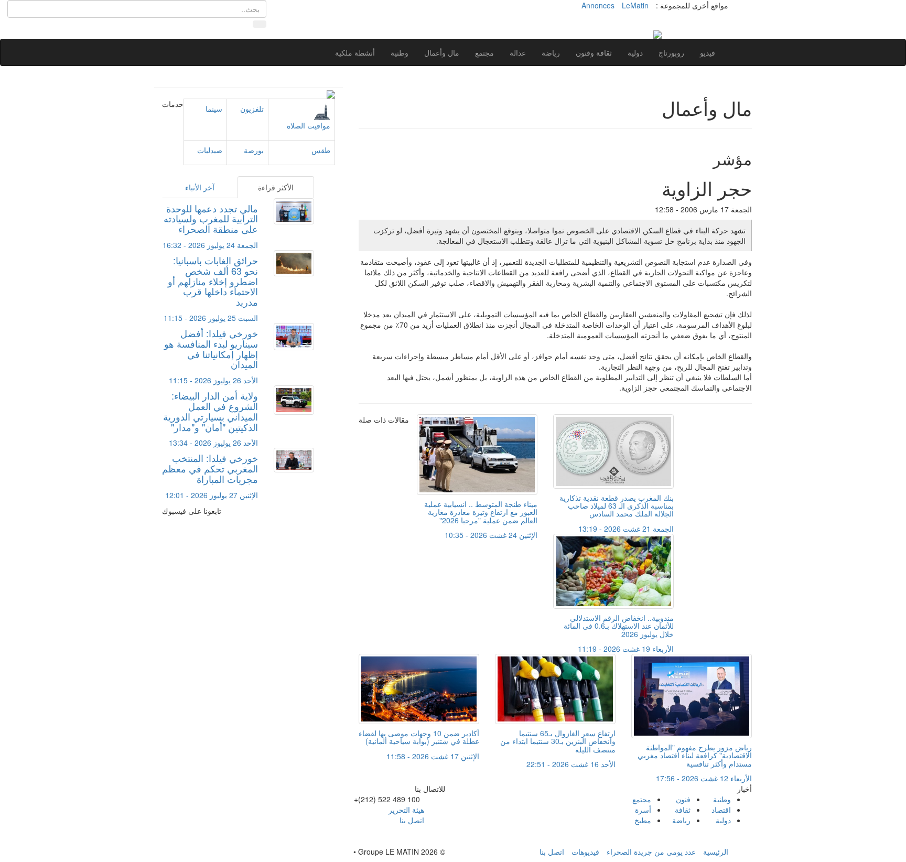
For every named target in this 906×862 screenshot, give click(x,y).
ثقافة (683, 809)
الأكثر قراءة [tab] (276, 187)
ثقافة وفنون (594, 52)
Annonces (597, 5)
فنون (683, 799)
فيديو (707, 52)
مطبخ (642, 820)
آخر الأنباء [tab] (199, 187)
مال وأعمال (441, 52)
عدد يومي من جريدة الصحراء (651, 851)
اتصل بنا (412, 820)
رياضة (551, 52)
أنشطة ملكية (355, 52)
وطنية (399, 52)
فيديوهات (585, 851)
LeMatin (635, 5)
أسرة (643, 809)
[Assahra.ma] (657, 33)
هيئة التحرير (406, 809)
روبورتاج (671, 52)
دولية (635, 52)
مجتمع (484, 52)
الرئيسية (715, 851)
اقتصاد (721, 809)
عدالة (518, 52)
